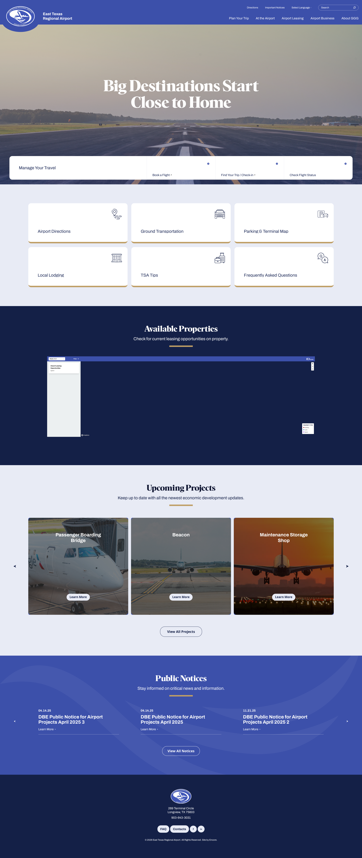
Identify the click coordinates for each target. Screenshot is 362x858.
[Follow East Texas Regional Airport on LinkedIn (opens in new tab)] (201, 829)
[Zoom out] (312, 366)
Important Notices (275, 7)
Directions (252, 7)
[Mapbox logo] (85, 435)
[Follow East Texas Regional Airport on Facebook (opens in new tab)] (193, 829)
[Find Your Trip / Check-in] (249, 163)
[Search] (354, 7)
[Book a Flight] (181, 163)
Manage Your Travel (37, 168)
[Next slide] (347, 566)
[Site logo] (20, 16)
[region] (198, 399)
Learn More (78, 597)
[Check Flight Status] (318, 163)
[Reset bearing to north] (312, 369)
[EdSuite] (310, 358)
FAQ (163, 829)
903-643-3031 (181, 817)
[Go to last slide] (14, 566)
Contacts (179, 829)
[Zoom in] (312, 363)
